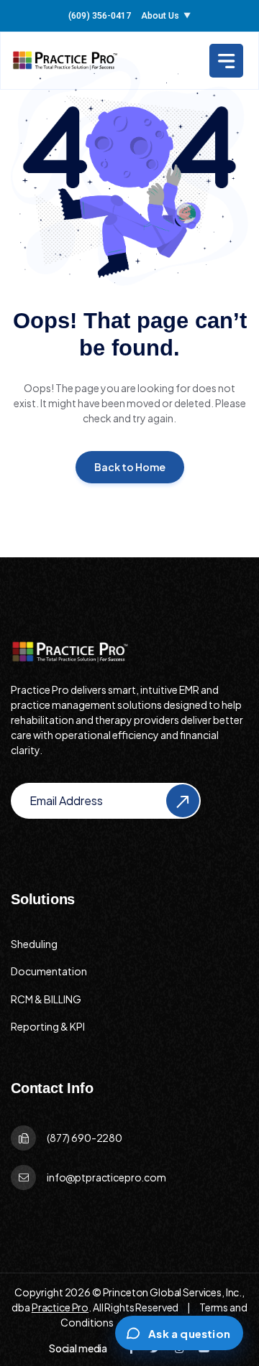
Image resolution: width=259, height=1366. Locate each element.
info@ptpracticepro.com (106, 1177)
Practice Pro (60, 1307)
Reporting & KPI (48, 1026)
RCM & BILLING (46, 999)
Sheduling (34, 943)
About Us (166, 16)
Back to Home (129, 466)
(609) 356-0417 (99, 16)
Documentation (49, 971)
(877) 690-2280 (84, 1137)
